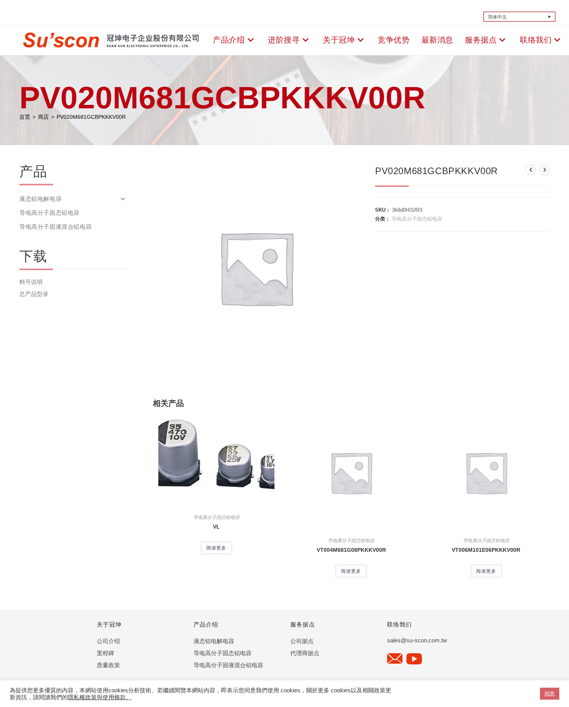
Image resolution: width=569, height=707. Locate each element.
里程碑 (105, 653)
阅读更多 (216, 548)
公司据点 (302, 641)
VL (216, 527)
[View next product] (544, 169)
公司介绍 (108, 641)
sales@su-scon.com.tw (417, 640)
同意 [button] (550, 694)
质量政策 (108, 665)
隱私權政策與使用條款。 (100, 697)
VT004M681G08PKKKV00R (351, 550)
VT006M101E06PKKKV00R (486, 550)
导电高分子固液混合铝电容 (55, 226)
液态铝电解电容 (40, 198)
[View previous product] (530, 169)
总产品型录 (33, 294)
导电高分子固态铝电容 (417, 219)
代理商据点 (304, 653)
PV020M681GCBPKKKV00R (91, 117)
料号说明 (31, 282)
